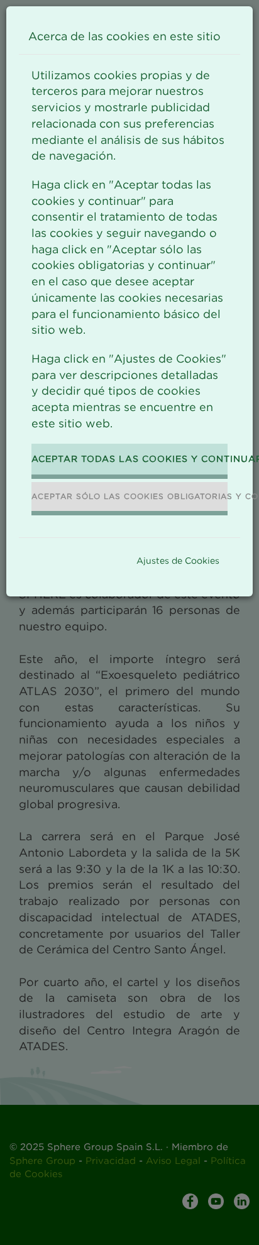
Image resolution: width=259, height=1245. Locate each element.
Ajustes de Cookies (177, 560)
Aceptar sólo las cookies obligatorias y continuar (129, 496)
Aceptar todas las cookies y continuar (129, 458)
